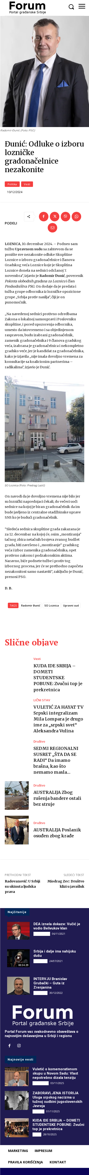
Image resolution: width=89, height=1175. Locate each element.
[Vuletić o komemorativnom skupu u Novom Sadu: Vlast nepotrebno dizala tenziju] (17, 1076)
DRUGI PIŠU (42, 933)
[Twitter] (54, 216)
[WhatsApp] (76, 216)
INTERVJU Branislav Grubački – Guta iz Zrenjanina (50, 983)
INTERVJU (40, 961)
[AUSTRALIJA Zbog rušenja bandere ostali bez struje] (17, 795)
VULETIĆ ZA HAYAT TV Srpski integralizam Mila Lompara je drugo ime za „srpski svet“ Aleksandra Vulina (58, 719)
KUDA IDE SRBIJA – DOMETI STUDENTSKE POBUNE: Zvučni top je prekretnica (57, 677)
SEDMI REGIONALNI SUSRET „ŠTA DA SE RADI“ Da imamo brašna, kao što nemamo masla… (55, 760)
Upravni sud (71, 605)
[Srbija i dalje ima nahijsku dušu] (18, 958)
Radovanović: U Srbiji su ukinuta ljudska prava (22, 886)
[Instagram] (19, 1046)
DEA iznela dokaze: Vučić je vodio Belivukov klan (56, 926)
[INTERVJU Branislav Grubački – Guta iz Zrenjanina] (18, 986)
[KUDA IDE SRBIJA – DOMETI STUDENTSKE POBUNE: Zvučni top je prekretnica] (17, 671)
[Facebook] (43, 216)
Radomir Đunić (30, 605)
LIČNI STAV (41, 700)
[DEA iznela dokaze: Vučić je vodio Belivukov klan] (18, 931)
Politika (12, 184)
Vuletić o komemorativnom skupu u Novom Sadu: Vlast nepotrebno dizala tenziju (55, 1073)
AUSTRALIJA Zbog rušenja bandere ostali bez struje (57, 798)
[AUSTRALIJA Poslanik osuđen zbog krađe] (17, 830)
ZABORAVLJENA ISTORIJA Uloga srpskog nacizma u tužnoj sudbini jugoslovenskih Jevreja (57, 1099)
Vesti (27, 184)
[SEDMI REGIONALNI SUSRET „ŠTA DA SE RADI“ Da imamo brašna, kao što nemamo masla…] (17, 754)
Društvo (39, 741)
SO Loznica (51, 605)
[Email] (52, 227)
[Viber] (65, 216)
